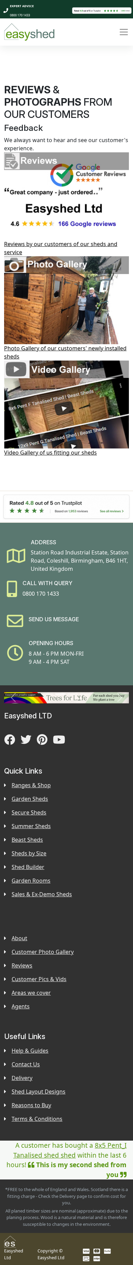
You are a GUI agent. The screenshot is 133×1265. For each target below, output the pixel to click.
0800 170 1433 (20, 15)
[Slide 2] (60, 694)
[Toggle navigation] (124, 32)
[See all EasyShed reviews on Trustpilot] (66, 507)
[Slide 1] (48, 694)
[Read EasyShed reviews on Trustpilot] (102, 10)
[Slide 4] (85, 694)
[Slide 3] (73, 694)
